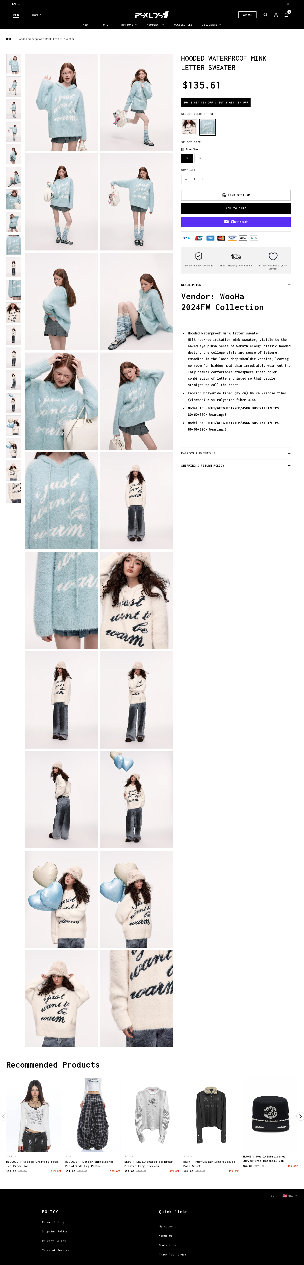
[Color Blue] (207, 127)
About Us (166, 1235)
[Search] (265, 14)
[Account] (276, 14)
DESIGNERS (209, 24)
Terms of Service (56, 1250)
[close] (288, 4)
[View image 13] (13, 335)
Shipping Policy (55, 1231)
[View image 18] (13, 448)
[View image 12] (13, 312)
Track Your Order (172, 1254)
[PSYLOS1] (152, 14)
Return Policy (53, 1222)
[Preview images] (34, 1143)
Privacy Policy (54, 1240)
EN (14, 3)
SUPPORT (247, 14)
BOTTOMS (127, 24)
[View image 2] (13, 86)
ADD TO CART (236, 208)
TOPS (104, 24)
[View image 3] (13, 109)
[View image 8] (13, 222)
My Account (167, 1226)
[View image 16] (13, 403)
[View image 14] (13, 358)
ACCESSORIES (183, 24)
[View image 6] (13, 177)
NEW (85, 24)
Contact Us (167, 1245)
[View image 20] (13, 493)
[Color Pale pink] (189, 127)
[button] (190, 149)
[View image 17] (13, 425)
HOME (9, 38)
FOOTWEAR (154, 24)
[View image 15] (13, 380)
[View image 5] (13, 154)
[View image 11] (13, 290)
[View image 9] (13, 245)
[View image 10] (13, 267)
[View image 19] (13, 471)
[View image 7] (13, 199)
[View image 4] (13, 132)
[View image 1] (13, 64)
